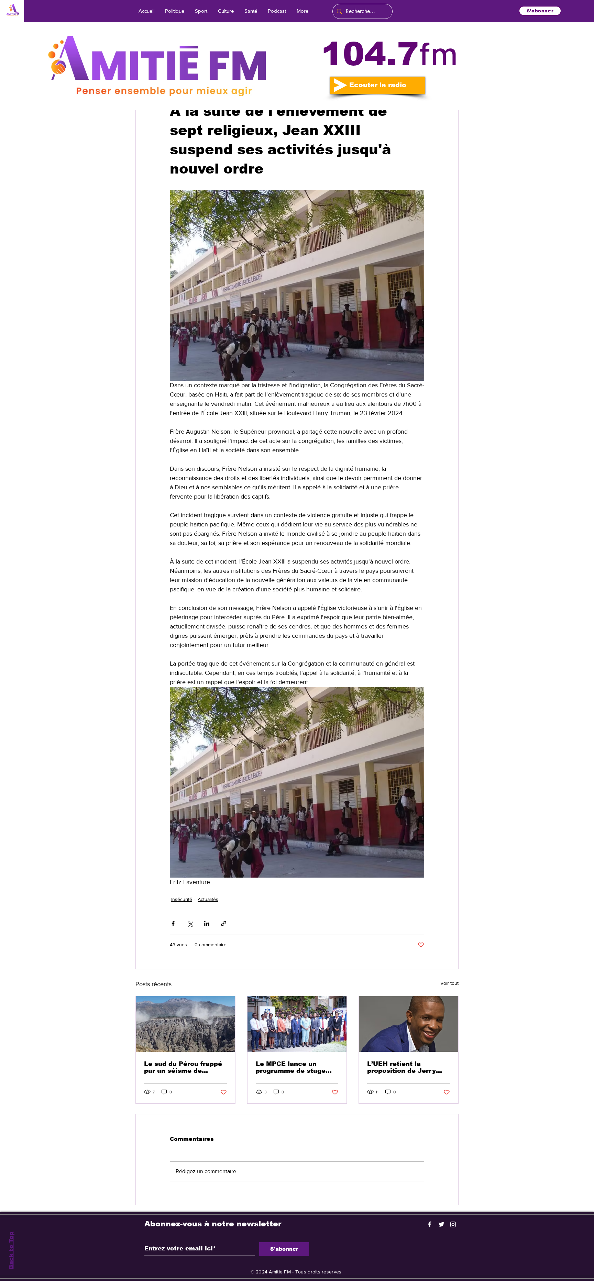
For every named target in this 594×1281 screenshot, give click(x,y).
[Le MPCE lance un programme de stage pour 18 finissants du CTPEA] (297, 1024)
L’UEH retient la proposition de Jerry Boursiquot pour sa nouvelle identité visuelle (401, 1067)
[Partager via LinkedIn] (207, 923)
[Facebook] (429, 1224)
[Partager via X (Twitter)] (190, 923)
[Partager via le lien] (223, 923)
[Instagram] (453, 1224)
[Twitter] (441, 1224)
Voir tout (449, 983)
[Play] (341, 85)
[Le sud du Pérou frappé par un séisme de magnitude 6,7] (185, 1024)
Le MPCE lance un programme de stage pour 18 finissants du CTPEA (291, 1067)
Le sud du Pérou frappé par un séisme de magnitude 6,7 (183, 1067)
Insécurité (181, 899)
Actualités (208, 899)
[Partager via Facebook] (173, 923)
